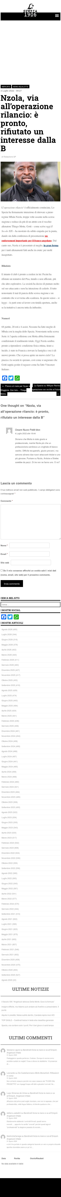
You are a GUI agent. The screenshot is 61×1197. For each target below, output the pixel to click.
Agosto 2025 (7, 690)
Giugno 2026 (7, 639)
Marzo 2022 (7, 898)
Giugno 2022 (7, 883)
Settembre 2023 (8, 807)
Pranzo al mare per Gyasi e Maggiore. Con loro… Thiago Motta (15, 389)
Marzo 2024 (7, 776)
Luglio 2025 (7, 695)
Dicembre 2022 (8, 853)
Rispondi (56, 469)
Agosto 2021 (7, 919)
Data (4, 1158)
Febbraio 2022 (8, 903)
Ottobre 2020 (7, 969)
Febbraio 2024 (8, 781)
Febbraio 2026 (8, 659)
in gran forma (51, 245)
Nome (4, 545)
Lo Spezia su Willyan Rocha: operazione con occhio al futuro (46, 389)
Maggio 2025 (7, 705)
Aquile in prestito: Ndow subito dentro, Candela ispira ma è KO (28, 1015)
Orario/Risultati (36, 1158)
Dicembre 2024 (8, 731)
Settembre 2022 (8, 868)
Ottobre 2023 (7, 802)
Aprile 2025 (6, 710)
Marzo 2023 (7, 837)
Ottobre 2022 (7, 863)
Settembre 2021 (8, 913)
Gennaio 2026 (8, 665)
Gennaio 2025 (8, 725)
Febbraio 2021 (8, 949)
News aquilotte (20, 86)
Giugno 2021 (7, 929)
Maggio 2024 (7, 766)
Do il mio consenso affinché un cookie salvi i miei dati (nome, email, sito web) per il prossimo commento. (28, 572)
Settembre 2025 (8, 685)
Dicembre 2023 (8, 792)
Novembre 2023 (8, 797)
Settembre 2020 (8, 974)
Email (4, 554)
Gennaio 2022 (8, 908)
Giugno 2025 (7, 700)
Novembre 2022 (8, 858)
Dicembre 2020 (8, 959)
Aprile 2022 (6, 893)
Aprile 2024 (6, 771)
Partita (17, 1158)
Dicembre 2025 (8, 670)
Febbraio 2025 (8, 720)
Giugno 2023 (7, 822)
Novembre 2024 (8, 736)
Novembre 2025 (8, 675)
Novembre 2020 (8, 964)
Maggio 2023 (7, 827)
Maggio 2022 (7, 888)
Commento (7, 500)
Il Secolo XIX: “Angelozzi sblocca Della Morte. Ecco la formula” (28, 1001)
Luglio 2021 (7, 924)
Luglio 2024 (7, 756)
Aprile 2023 (6, 832)
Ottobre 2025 (7, 680)
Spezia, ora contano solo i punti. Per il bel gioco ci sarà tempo (28, 1025)
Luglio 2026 (7, 634)
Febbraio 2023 (8, 842)
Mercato (6, 86)
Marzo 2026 (7, 654)
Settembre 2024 (8, 746)
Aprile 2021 (6, 939)
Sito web (5, 562)
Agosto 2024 (7, 751)
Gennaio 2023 (8, 847)
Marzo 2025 (7, 715)
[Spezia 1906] (30, 17)
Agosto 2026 (7, 629)
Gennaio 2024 (8, 786)
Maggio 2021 (7, 934)
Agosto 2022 (7, 873)
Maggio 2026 (7, 644)
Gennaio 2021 (8, 954)
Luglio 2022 (7, 878)
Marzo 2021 (7, 944)
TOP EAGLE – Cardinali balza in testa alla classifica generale (28, 1020)
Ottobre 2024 (7, 741)
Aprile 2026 (6, 649)
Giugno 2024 (7, 761)
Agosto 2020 (7, 980)
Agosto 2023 (7, 812)
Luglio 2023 (7, 817)
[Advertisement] (30, 50)
